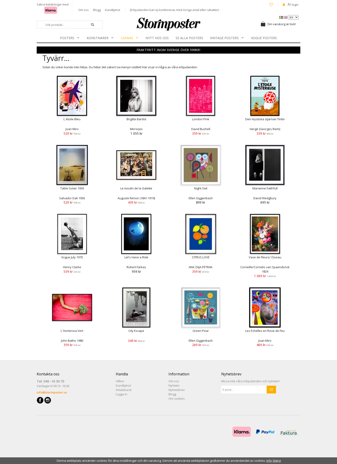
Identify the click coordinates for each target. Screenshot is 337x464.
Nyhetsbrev (176, 390)
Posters (67, 38)
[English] (286, 17)
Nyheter (174, 385)
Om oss (83, 10)
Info (269, 461)
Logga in (121, 394)
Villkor (120, 381)
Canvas (127, 38)
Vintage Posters (224, 38)
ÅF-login (292, 5)
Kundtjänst (112, 10)
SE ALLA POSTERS (189, 38)
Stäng (277, 461)
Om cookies (176, 398)
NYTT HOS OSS (157, 38)
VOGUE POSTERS (264, 38)
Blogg (97, 10)
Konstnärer (97, 38)
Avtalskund (123, 390)
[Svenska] (281, 17)
